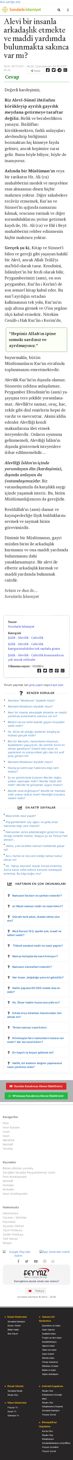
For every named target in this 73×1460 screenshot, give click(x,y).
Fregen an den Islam (52, 1338)
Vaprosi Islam (48, 1346)
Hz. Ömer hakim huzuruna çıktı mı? (36, 1002)
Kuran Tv (12, 1411)
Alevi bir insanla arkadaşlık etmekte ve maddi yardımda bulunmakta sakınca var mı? (37, 714)
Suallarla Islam (49, 1334)
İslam (6, 1135)
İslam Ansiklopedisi (15, 1193)
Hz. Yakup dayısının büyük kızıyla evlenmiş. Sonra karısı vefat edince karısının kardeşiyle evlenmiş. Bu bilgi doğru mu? (33, 869)
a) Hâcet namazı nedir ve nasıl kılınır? (37, 906)
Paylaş (36, 70)
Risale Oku (13, 1395)
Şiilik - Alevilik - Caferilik (25, 637)
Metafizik (9, 1140)
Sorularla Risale (15, 1391)
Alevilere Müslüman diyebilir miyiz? (30, 706)
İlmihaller (8, 1189)
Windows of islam (50, 1366)
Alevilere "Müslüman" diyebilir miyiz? (31, 700)
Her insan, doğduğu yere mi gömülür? (38, 977)
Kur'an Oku (47, 1431)
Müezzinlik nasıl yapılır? (21, 815)
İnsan (6, 1131)
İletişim (7, 1243)
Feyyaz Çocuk (49, 1414)
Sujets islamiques (50, 1374)
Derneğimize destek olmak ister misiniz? (36, 1281)
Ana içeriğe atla (10, 1)
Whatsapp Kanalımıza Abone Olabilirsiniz (37, 1095)
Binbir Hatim (13, 1329)
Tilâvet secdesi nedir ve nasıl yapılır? (37, 945)
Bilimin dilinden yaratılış (18, 1168)
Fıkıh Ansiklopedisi (14, 1176)
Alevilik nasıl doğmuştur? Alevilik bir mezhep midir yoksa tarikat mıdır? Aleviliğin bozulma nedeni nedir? (36, 794)
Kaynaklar (9, 1221)
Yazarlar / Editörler (15, 1217)
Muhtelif (8, 1144)
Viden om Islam (49, 1350)
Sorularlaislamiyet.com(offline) (56, 1443)
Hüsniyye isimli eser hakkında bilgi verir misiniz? (33, 769)
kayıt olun (57, 684)
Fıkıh (6, 1123)
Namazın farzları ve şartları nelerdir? (37, 895)
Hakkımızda (10, 1213)
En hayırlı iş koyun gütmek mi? (33, 1052)
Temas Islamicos (50, 1362)
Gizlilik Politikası (13, 1234)
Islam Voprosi (48, 1329)
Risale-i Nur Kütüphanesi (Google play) (52, 1395)
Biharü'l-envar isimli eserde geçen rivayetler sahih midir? (36, 723)
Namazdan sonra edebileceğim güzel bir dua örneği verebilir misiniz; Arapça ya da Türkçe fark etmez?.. (36, 835)
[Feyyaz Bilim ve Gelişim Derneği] (36, 1273)
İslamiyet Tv (13, 1415)
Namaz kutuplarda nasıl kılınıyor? (35, 956)
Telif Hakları (10, 1238)
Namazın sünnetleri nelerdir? (32, 966)
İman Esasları (11, 1127)
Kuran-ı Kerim (14, 1325)
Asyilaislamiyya (49, 1342)
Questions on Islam (51, 1325)
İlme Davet (13, 1334)
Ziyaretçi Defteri (13, 1226)
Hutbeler (8, 1185)
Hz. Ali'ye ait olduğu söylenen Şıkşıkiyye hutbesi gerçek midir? (34, 733)
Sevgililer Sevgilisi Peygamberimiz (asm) (29, 1172)
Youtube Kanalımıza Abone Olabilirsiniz (38, 1086)
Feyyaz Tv (13, 1407)
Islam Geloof (48, 1354)
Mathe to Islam (49, 1370)
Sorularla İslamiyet (21, 626)
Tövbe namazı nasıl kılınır (29, 1027)
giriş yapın (36, 684)
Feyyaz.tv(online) (50, 1447)
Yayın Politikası (12, 1230)
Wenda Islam (48, 1358)
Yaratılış (8, 1148)
